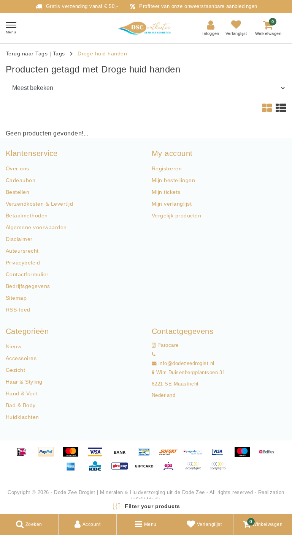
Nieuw (13, 346)
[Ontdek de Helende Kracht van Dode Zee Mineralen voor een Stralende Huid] (146, 28)
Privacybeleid (23, 263)
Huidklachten (22, 417)
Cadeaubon (20, 180)
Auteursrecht (22, 251)
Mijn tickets (166, 192)
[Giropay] (122, 469)
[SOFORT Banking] (171, 455)
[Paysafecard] (196, 455)
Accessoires (21, 358)
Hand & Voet (22, 393)
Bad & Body (21, 405)
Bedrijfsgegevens (28, 286)
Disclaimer (19, 239)
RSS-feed (18, 310)
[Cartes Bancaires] (196, 469)
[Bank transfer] (122, 455)
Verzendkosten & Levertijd (39, 204)
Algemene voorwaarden (36, 227)
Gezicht (15, 370)
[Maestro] (245, 455)
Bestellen (17, 192)
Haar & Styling (24, 382)
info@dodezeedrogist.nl (186, 363)
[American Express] (73, 469)
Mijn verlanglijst (172, 204)
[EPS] (171, 469)
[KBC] (98, 469)
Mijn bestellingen (173, 180)
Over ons (17, 168)
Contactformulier (27, 274)
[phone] (154, 354)
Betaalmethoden (27, 215)
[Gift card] (147, 469)
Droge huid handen (102, 53)
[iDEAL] (24, 455)
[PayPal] (48, 455)
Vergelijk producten (176, 215)
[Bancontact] (147, 455)
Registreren (167, 168)
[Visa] (98, 455)
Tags (59, 53)
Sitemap (16, 298)
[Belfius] (268, 455)
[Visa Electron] (220, 455)
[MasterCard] (73, 455)
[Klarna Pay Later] (219, 469)
